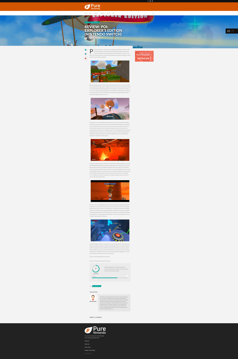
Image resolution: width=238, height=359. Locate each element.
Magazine (102, 13)
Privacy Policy (88, 347)
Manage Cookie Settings (90, 350)
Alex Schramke (92, 38)
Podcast (108, 13)
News (90, 13)
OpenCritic (87, 344)
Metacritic (87, 340)
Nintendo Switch (95, 22)
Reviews (96, 13)
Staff (113, 13)
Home (86, 13)
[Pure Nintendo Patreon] (144, 56)
